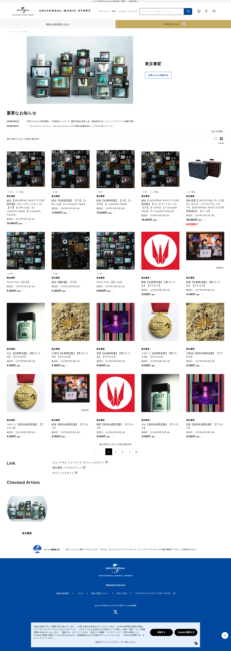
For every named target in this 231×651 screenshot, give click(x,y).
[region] (58, 24)
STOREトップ (13, 32)
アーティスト (103, 11)
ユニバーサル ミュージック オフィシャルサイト (78, 462)
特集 (114, 11)
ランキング (132, 11)
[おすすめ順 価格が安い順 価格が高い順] (216, 131)
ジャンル (121, 11)
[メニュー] (214, 11)
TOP (225, 636)
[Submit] (188, 11)
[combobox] (166, 11)
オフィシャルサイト (63, 472)
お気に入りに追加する (158, 75)
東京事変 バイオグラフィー (67, 467)
